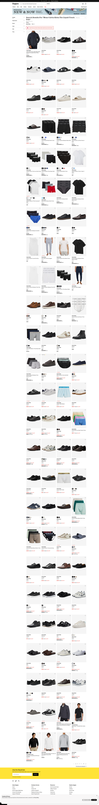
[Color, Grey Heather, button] (59, 168)
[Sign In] (83, 4)
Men (32, 24)
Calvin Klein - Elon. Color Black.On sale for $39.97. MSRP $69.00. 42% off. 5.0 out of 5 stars (33, 657)
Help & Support (84, 6)
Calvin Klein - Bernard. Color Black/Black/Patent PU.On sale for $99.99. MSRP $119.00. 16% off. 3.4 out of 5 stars (79, 746)
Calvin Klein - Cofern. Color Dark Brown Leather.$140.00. (79, 221)
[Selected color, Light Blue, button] (72, 635)
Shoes (70, 793)
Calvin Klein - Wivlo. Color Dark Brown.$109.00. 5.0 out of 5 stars (49, 309)
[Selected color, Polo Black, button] (27, 753)
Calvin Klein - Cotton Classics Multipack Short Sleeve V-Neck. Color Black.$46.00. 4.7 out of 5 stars (79, 250)
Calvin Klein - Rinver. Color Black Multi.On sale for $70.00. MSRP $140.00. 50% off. (33, 101)
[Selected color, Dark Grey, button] (72, 489)
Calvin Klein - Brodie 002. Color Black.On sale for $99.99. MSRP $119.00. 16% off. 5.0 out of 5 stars (33, 481)
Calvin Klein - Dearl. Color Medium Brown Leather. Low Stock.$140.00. (33, 309)
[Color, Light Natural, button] (44, 374)
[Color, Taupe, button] (29, 577)
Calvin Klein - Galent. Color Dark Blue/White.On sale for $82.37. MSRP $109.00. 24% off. (33, 511)
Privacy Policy (36, 797)
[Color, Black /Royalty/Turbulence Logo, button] (61, 286)
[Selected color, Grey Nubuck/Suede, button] (42, 374)
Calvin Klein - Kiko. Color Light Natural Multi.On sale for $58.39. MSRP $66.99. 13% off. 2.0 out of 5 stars (49, 423)
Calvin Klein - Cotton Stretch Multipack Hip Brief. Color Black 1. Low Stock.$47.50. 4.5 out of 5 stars (33, 221)
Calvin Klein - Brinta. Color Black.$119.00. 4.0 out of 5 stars (49, 338)
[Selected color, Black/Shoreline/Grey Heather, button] (27, 346)
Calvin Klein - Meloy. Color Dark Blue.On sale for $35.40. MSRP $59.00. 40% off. (49, 73)
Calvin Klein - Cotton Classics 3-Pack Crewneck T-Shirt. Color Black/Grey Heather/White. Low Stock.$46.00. (33, 191)
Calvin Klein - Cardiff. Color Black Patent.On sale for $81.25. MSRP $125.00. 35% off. (49, 569)
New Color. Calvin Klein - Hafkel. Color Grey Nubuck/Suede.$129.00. (49, 367)
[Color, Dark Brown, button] (74, 577)
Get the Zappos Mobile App (17, 790)
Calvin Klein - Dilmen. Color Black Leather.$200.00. (79, 338)
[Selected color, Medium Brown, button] (42, 663)
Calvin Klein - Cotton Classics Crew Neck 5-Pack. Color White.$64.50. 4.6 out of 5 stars (64, 250)
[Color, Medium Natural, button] (46, 80)
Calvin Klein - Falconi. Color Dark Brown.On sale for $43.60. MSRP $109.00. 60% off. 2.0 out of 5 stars (64, 687)
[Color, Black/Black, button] (34, 198)
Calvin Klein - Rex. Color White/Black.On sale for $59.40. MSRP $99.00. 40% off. (33, 73)
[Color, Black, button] (74, 51)
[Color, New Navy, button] (42, 198)
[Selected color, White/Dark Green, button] (42, 459)
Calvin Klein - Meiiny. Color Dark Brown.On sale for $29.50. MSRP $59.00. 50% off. (79, 73)
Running (70, 792)
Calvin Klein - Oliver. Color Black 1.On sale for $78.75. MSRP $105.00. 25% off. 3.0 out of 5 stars (49, 511)
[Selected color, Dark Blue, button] (42, 80)
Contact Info (33, 788)
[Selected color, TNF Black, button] (72, 723)
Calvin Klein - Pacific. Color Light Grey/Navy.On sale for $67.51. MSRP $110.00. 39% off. (79, 599)
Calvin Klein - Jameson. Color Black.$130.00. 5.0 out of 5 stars (64, 309)
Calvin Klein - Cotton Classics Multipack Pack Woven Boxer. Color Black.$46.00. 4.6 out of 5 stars (33, 367)
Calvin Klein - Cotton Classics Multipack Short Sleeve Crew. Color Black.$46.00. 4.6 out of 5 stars (79, 191)
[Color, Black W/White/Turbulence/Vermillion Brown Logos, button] (59, 286)
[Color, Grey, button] (74, 547)
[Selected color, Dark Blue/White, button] (27, 517)
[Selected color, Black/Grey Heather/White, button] (27, 198)
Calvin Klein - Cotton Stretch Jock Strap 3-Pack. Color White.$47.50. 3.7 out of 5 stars (79, 309)
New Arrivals (71, 790)
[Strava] (19, 781)
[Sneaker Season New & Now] (49, 11)
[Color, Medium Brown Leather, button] (44, 109)
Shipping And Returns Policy (36, 792)
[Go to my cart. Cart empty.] (86, 4)
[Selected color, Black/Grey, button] (42, 723)
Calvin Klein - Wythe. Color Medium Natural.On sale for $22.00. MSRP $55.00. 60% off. (79, 101)
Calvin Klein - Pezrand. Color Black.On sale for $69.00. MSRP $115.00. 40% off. (49, 628)
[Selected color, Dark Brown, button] (72, 51)
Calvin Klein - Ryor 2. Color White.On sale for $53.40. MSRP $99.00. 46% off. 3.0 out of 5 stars (79, 657)
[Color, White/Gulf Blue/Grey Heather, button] (30, 198)
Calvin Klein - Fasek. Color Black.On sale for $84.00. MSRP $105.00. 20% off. (49, 481)
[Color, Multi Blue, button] (59, 137)
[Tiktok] (16, 781)
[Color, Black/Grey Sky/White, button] (29, 168)
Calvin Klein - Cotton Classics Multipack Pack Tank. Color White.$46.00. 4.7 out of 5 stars (33, 280)
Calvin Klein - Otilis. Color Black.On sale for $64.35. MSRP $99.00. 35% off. (33, 569)
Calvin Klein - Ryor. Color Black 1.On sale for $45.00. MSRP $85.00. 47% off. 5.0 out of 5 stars (33, 687)
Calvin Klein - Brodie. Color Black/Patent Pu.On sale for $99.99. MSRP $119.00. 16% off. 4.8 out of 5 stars (79, 453)
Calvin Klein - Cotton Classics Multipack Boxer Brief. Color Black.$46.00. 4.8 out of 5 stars (64, 131)
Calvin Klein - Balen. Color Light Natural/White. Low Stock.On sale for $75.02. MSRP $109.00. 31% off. (64, 541)
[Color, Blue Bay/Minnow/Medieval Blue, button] (74, 168)
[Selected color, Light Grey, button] (72, 547)
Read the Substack (54, 0)
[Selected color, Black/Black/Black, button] (27, 168)
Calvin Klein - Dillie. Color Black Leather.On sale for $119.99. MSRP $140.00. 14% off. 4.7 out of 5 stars (64, 423)
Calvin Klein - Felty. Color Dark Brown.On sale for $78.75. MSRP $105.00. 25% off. (64, 511)
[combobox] (33, 4)
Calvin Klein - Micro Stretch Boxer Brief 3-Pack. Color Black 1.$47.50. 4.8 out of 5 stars (49, 191)
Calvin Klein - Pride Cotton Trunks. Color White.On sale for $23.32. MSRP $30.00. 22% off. (64, 481)
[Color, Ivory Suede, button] (46, 374)
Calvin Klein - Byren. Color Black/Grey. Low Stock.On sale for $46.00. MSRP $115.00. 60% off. (49, 716)
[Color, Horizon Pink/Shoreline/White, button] (32, 198)
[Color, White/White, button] (29, 198)
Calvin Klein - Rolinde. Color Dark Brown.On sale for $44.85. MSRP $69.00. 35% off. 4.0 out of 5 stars (79, 44)
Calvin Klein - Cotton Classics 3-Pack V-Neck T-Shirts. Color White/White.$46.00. (79, 162)
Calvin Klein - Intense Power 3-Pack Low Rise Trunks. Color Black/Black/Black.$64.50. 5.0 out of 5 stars (33, 162)
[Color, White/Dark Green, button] (74, 635)
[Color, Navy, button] (44, 228)
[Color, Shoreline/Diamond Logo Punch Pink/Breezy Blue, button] (64, 168)
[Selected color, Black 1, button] (27, 228)
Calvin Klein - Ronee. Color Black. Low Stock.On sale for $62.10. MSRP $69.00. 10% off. (33, 394)
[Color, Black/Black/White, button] (44, 168)
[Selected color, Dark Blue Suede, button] (72, 374)
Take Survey (52, 792)
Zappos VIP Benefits (16, 793)
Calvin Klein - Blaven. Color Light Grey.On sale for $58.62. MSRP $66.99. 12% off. (49, 44)
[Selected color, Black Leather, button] (42, 109)
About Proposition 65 (35, 793)
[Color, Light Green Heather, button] (29, 753)
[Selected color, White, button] (72, 663)
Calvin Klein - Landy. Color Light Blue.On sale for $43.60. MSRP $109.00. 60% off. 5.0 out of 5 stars (79, 687)
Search (48, 3)
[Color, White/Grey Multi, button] (59, 228)
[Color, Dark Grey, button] (46, 228)
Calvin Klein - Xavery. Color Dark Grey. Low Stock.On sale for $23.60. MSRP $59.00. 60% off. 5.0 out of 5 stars (33, 716)
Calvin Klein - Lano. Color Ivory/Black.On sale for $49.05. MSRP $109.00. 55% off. (64, 101)
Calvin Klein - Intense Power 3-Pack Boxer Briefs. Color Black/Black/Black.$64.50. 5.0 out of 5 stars (64, 280)
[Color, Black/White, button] (29, 517)
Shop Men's (83, 13)
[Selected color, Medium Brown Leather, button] (27, 316)
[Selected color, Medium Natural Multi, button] (57, 346)
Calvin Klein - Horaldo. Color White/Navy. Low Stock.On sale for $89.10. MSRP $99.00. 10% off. (49, 394)
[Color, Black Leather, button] (74, 228)
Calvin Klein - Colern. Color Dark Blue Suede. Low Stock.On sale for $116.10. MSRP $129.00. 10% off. (79, 367)
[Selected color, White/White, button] (72, 168)
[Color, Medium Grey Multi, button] (46, 459)
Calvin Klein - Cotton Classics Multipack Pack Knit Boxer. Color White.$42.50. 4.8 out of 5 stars (49, 280)
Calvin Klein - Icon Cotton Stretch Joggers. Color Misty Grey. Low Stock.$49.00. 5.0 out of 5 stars (49, 250)
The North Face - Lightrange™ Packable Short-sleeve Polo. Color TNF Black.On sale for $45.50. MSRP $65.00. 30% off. (79, 716)
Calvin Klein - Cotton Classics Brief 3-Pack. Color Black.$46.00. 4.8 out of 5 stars (64, 162)
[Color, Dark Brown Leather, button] (59, 429)
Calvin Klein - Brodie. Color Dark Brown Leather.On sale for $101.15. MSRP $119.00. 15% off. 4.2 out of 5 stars (33, 453)
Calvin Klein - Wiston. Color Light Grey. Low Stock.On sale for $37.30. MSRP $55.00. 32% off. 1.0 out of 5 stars (79, 541)
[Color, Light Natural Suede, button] (74, 374)
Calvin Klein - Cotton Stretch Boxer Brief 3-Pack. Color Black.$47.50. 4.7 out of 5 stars (49, 131)
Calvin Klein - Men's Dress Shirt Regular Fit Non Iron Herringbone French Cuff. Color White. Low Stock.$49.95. (49, 746)
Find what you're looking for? (80, 766)
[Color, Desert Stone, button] (74, 723)
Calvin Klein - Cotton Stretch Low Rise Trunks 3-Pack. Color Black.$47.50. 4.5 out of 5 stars (79, 131)
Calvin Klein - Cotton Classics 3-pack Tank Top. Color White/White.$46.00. (33, 250)
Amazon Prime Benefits (16, 792)
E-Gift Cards (52, 793)
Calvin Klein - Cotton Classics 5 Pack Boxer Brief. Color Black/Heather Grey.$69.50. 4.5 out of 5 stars (49, 162)
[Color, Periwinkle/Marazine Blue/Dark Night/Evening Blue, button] (47, 168)
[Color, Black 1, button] (46, 137)
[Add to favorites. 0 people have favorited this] (40, 31)
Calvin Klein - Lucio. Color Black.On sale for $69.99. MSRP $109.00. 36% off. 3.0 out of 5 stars (49, 599)
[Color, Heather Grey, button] (61, 137)
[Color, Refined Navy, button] (30, 753)
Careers (13, 788)
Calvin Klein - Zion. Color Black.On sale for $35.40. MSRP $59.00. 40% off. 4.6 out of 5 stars (64, 628)
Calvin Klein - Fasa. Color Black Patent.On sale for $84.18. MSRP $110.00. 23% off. (64, 44)
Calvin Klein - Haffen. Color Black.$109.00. (64, 221)
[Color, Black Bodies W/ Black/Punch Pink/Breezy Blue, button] (62, 168)
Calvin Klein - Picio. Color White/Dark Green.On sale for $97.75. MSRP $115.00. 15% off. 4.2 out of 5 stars (49, 453)
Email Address (16, 774)
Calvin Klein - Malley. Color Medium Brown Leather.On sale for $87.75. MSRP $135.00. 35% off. (64, 569)
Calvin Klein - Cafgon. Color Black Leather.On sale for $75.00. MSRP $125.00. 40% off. (33, 628)
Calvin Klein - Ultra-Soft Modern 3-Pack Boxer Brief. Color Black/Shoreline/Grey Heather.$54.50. (33, 338)
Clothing (70, 788)
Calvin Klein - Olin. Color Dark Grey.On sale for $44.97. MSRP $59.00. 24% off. (79, 481)
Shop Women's (77, 13)
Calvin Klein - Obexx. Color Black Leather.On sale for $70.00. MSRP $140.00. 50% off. (49, 101)
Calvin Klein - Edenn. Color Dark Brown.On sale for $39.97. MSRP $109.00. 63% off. (33, 131)
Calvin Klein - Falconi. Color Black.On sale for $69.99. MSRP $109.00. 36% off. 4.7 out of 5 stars (33, 599)
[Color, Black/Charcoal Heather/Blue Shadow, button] (46, 168)
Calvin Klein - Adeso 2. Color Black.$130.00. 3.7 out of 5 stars (49, 221)
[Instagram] (13, 781)
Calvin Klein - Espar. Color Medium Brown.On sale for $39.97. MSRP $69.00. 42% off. (49, 657)
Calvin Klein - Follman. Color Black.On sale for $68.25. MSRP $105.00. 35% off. (79, 569)
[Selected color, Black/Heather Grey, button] (42, 168)
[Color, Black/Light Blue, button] (44, 80)
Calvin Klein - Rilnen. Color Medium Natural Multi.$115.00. (64, 338)
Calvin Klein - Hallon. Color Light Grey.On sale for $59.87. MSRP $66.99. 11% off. (79, 394)
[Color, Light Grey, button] (44, 517)
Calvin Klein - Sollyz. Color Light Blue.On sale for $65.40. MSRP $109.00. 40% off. (79, 628)
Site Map (52, 790)
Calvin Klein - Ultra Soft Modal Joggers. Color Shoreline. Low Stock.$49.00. (79, 280)
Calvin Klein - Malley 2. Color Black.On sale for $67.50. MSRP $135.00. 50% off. (49, 687)
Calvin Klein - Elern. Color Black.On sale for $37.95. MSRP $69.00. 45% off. (64, 73)
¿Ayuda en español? (35, 790)
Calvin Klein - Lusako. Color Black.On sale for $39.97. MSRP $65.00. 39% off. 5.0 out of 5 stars (64, 599)
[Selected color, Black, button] (42, 137)
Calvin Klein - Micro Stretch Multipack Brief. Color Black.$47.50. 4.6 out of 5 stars (64, 191)
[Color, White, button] (44, 137)
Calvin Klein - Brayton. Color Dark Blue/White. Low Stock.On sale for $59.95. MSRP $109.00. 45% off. (64, 657)
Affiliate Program (53, 788)
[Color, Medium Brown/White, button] (30, 517)
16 (83, 763)
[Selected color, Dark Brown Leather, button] (72, 228)
